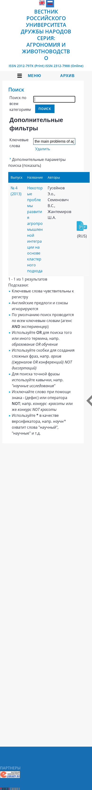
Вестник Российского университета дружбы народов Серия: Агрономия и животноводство (46, 34)
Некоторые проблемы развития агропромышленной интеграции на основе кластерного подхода (35, 229)
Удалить (42, 148)
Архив (67, 76)
